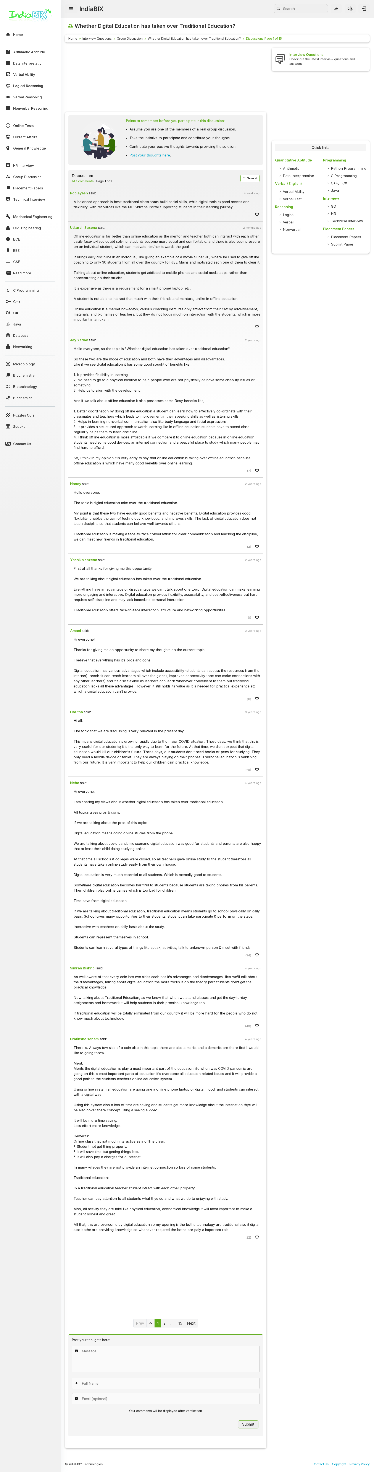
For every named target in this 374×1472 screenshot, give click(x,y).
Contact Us (321, 1464)
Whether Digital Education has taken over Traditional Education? (194, 38)
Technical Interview (347, 221)
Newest (251, 178)
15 (180, 1323)
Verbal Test (292, 199)
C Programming (344, 176)
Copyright (339, 1464)
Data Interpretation (298, 176)
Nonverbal (291, 229)
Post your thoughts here (149, 155)
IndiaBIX (91, 9)
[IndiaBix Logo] (30, 17)
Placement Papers (346, 237)
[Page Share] (336, 8)
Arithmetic (291, 168)
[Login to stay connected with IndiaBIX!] (364, 8)
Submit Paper (342, 244)
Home (72, 38)
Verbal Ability (294, 191)
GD (333, 206)
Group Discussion (130, 38)
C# (344, 183)
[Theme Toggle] (350, 8)
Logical (288, 215)
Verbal (288, 222)
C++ (334, 183)
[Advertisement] (165, 78)
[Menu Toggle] (71, 8)
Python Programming (348, 168)
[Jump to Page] (150, 1323)
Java (335, 190)
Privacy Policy (360, 1464)
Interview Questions (97, 38)
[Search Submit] (278, 8)
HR (333, 214)
